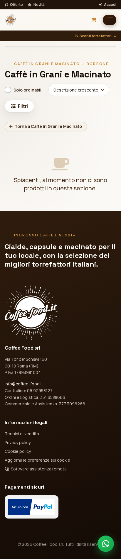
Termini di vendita (22, 433)
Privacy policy (18, 442)
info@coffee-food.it (24, 384)
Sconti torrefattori (96, 36)
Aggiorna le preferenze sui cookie (37, 460)
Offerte (16, 4)
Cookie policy (18, 451)
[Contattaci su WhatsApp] (106, 544)
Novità (39, 4)
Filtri (23, 106)
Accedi (109, 4)
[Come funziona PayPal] (31, 507)
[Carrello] (94, 19)
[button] (109, 20)
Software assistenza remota (38, 469)
